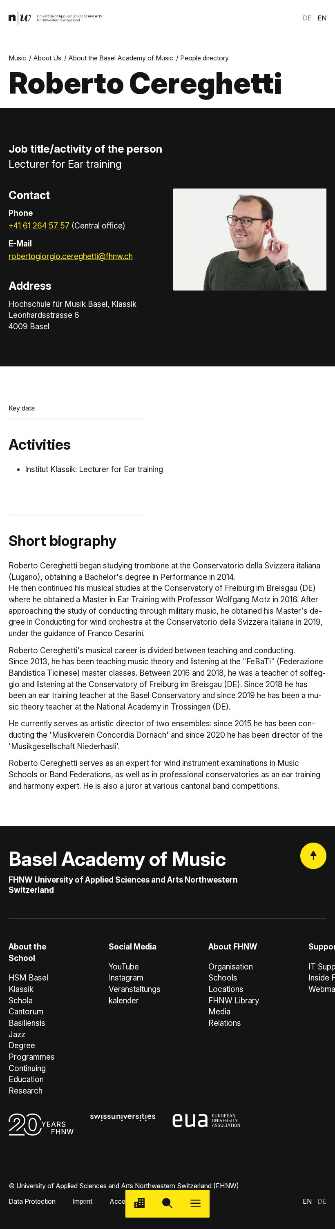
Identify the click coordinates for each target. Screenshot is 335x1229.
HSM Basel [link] (28, 978)
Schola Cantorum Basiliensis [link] (27, 1012)
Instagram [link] (126, 978)
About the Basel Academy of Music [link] (120, 58)
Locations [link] (225, 989)
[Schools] (139, 1204)
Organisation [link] (230, 967)
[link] (55, 18)
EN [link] (321, 18)
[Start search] (168, 1204)
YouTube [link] (124, 967)
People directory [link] (204, 58)
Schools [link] (222, 978)
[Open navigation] (195, 1204)
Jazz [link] (17, 1034)
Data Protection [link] (32, 1201)
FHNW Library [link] (233, 1000)
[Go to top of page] (313, 856)
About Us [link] (47, 58)
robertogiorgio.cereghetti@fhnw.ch (71, 256)
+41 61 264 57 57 (39, 226)
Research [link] (25, 1091)
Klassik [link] (21, 989)
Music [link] (17, 58)
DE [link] (307, 18)
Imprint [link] (82, 1201)
